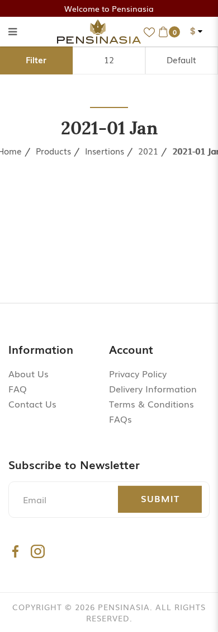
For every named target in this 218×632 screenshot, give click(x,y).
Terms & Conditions (151, 403)
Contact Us (32, 403)
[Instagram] (38, 551)
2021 (148, 150)
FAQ (17, 388)
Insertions (104, 150)
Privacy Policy (138, 373)
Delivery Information (153, 388)
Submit (160, 498)
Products (53, 150)
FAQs (120, 418)
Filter (36, 59)
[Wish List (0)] (149, 31)
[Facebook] (15, 551)
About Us (28, 373)
